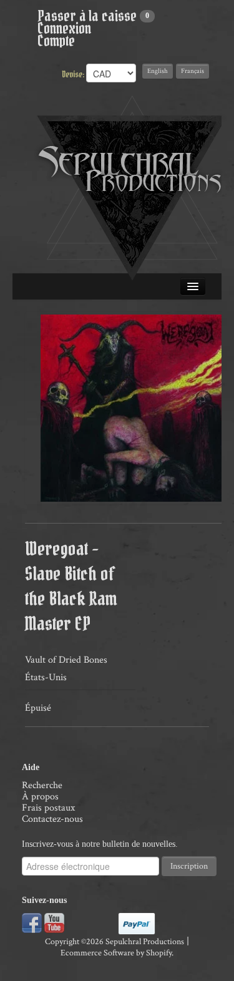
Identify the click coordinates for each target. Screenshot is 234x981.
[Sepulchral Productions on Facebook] (32, 922)
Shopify (159, 953)
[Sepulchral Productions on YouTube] (54, 922)
